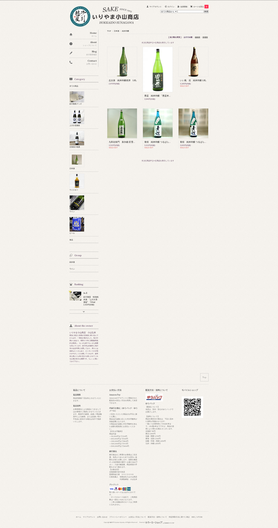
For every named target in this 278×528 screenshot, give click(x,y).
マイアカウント (155, 7)
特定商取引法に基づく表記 (179, 517)
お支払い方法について (137, 517)
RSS (193, 517)
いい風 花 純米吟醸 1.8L (193, 80)
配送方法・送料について (157, 517)
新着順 (205, 37)
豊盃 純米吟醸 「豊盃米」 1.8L (159, 95)
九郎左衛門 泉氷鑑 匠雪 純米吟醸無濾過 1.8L (133, 142)
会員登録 (183, 7)
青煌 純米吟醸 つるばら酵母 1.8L (161, 142)
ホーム (78, 517)
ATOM (199, 517)
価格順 (197, 37)
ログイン (171, 7)
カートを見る (200, 7)
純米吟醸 (125, 31)
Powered (142, 522)
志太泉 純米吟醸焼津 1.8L (123, 80)
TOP (109, 31)
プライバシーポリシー (118, 517)
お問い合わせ (102, 517)
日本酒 (116, 31)
